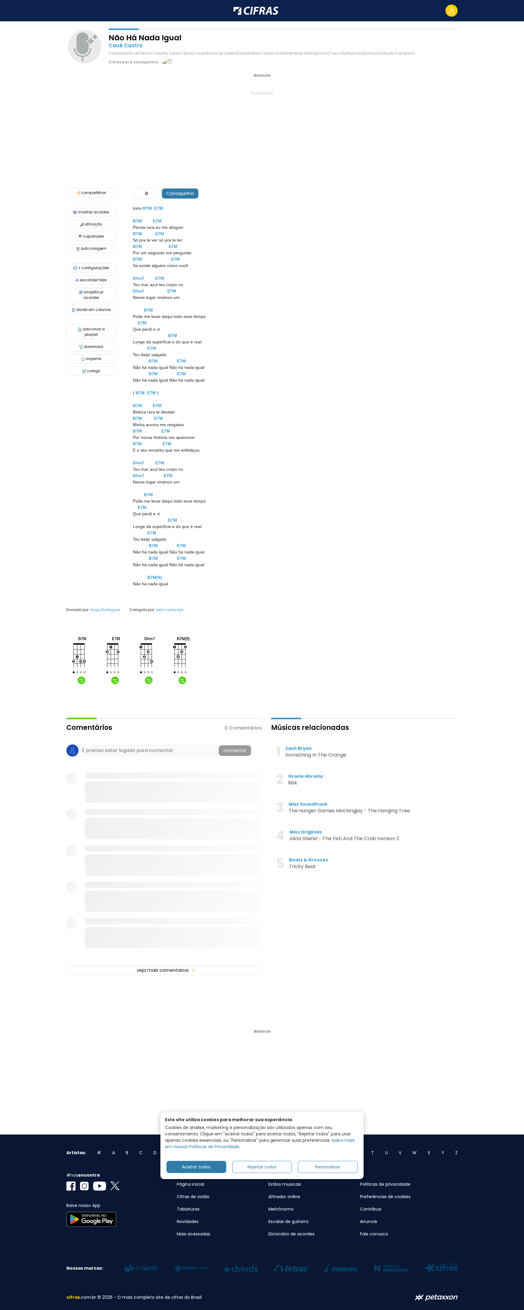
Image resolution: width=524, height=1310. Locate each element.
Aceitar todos (196, 1167)
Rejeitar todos (262, 1167)
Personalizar (327, 1167)
